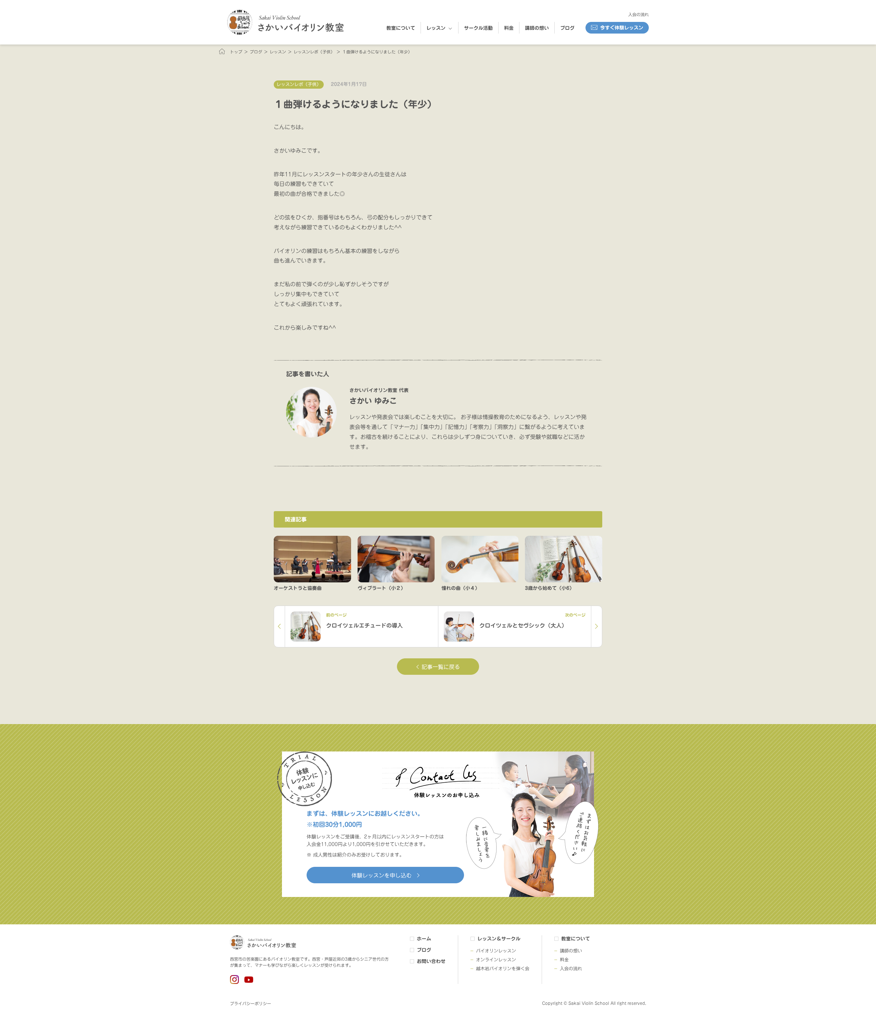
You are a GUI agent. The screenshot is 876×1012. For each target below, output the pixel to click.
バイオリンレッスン (496, 951)
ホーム (424, 938)
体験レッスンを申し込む (381, 875)
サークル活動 (478, 28)
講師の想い (537, 28)
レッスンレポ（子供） (298, 84)
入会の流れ (638, 14)
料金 (509, 28)
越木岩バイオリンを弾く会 (502, 968)
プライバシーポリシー (250, 1003)
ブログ (567, 28)
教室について (400, 28)
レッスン (436, 28)
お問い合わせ (431, 961)
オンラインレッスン (496, 960)
